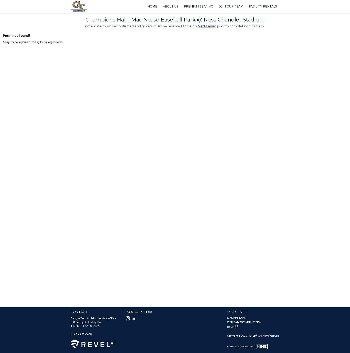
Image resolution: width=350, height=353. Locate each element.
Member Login (236, 318)
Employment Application (244, 322)
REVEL (232, 326)
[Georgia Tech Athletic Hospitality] (79, 6)
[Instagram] (128, 319)
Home (152, 6)
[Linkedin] (133, 319)
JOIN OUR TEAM (231, 6)
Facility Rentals (263, 6)
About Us (170, 6)
